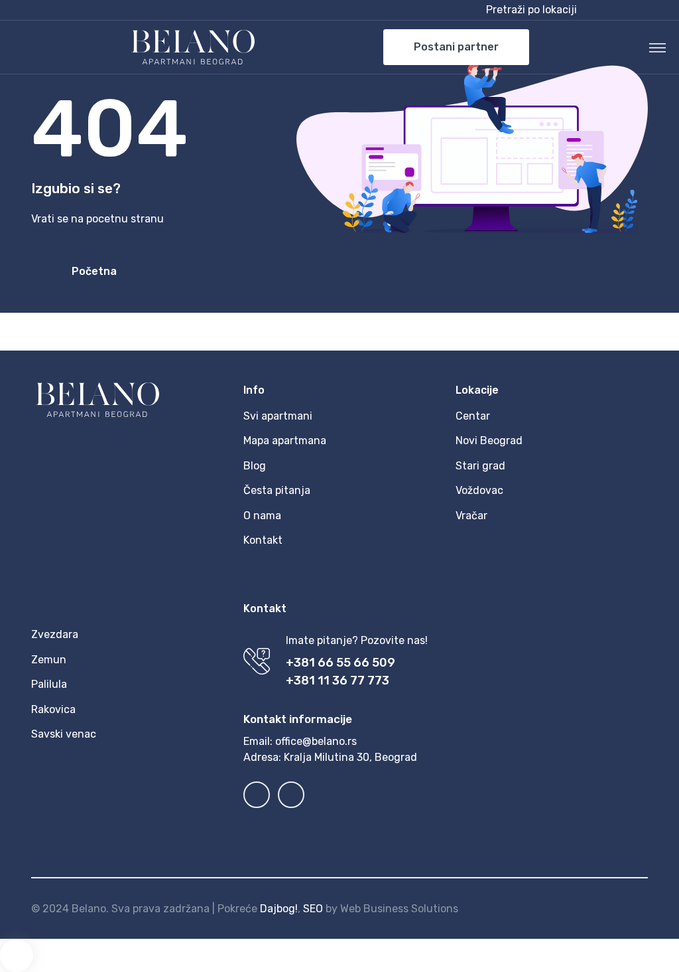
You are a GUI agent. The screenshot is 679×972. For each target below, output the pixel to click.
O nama (262, 515)
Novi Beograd (489, 440)
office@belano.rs (316, 741)
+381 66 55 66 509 (340, 662)
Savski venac (63, 734)
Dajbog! (279, 908)
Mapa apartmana (284, 440)
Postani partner (456, 46)
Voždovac (479, 490)
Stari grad (480, 465)
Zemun (48, 659)
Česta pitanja (276, 490)
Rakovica (53, 709)
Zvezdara (54, 634)
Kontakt (262, 540)
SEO (313, 908)
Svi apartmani (277, 416)
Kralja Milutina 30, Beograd (350, 757)
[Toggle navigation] (657, 47)
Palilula (49, 684)
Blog (254, 465)
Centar (473, 416)
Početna (94, 271)
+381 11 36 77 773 (337, 680)
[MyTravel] (193, 47)
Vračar (471, 515)
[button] (564, 10)
